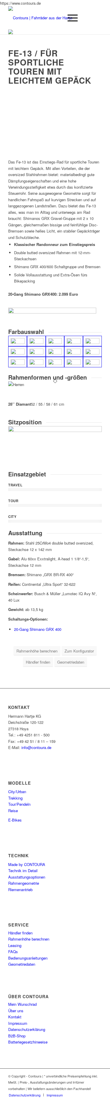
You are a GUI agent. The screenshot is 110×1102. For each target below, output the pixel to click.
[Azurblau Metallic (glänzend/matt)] (17, 362)
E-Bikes (15, 820)
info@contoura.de (36, 747)
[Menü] (70, 18)
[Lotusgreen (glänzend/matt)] (92, 362)
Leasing (14, 945)
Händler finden (20, 933)
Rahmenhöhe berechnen (28, 939)
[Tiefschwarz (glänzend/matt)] (17, 341)
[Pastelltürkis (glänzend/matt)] (55, 362)
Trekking (15, 798)
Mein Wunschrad (22, 1004)
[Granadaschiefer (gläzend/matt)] (36, 341)
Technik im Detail (23, 870)
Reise (13, 810)
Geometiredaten (21, 964)
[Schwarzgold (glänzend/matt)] (55, 341)
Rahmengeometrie (23, 883)
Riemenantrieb (20, 889)
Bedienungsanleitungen (28, 958)
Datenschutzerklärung (26, 1029)
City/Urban (17, 791)
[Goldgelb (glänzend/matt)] (55, 351)
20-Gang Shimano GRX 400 (37, 629)
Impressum (17, 1023)
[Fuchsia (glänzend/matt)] (17, 351)
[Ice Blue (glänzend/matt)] (36, 362)
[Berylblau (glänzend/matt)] (92, 351)
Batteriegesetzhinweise (28, 1042)
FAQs (13, 951)
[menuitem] (24, 1095)
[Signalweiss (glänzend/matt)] (73, 351)
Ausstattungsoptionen (26, 877)
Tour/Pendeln (19, 804)
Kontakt (14, 1017)
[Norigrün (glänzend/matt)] (73, 341)
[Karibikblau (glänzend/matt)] (73, 362)
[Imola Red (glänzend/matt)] (36, 351)
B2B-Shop (17, 1036)
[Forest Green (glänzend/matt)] (92, 341)
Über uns (15, 1010)
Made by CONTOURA (26, 864)
